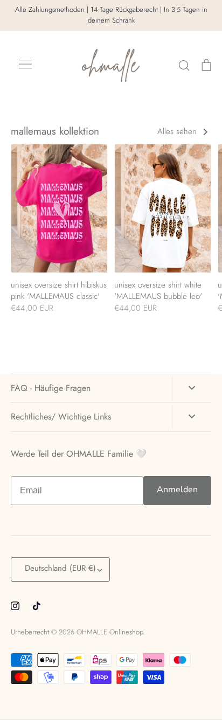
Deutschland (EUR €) (60, 568)
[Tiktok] (36, 606)
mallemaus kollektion (55, 131)
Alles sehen (178, 131)
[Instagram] (15, 606)
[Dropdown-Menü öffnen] (191, 388)
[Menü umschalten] (25, 65)
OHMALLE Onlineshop (110, 632)
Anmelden (177, 489)
